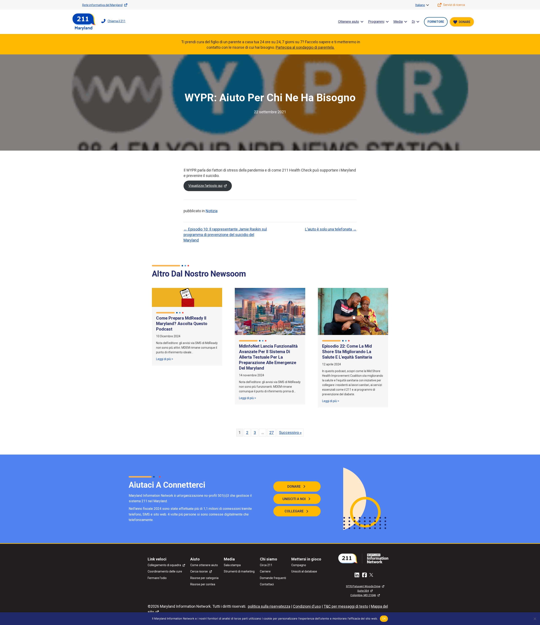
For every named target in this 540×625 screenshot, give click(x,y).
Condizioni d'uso (307, 606)
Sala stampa (232, 565)
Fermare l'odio (157, 578)
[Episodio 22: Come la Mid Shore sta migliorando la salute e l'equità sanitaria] (353, 311)
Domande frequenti (273, 578)
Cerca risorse (199, 571)
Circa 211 (266, 565)
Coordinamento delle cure (165, 571)
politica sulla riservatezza (269, 606)
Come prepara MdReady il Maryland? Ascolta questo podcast (181, 324)
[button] (427, 5)
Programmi (376, 22)
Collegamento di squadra (164, 565)
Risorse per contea (202, 584)
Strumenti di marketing (239, 571)
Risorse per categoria (204, 578)
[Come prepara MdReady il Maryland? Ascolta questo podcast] (187, 297)
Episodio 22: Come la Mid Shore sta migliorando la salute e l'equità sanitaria (347, 352)
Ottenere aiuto (348, 22)
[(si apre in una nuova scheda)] (365, 558)
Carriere (265, 571)
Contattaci (267, 584)
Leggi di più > (164, 359)
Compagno (298, 565)
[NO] (535, 619)
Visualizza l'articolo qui (205, 186)
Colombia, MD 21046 (363, 595)
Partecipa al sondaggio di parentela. (305, 47)
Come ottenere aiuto (204, 565)
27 (271, 432)
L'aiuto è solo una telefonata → (330, 229)
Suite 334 (363, 590)
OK (384, 618)
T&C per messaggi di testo (346, 606)
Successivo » (290, 432)
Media (398, 22)
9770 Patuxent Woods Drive (363, 586)
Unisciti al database (304, 571)
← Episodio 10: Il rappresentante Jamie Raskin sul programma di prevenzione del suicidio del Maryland (225, 234)
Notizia (211, 211)
